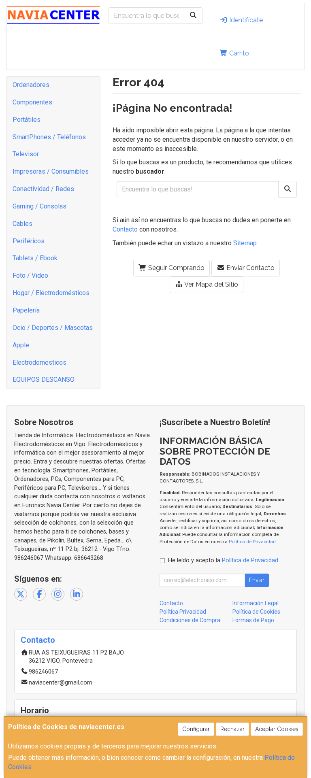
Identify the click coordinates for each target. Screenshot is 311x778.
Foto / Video (30, 275)
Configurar (196, 729)
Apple (21, 345)
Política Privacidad (183, 611)
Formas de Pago (253, 620)
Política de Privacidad (252, 541)
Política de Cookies (256, 611)
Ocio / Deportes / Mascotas (53, 328)
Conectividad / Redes (43, 189)
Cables (22, 223)
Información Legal (255, 603)
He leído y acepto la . (223, 560)
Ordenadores (31, 85)
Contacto (125, 229)
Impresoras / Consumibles (51, 171)
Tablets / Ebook (35, 258)
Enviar (256, 580)
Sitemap (245, 243)
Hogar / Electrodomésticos (51, 293)
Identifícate (245, 20)
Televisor (26, 154)
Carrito (238, 53)
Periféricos (29, 241)
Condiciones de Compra (190, 620)
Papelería (26, 310)
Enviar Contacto (250, 268)
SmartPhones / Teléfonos (49, 137)
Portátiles (26, 119)
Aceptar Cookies (276, 729)
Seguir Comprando (175, 268)
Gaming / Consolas (39, 206)
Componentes (32, 102)
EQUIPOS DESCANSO (44, 379)
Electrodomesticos (39, 362)
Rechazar (232, 729)
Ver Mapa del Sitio (210, 284)
